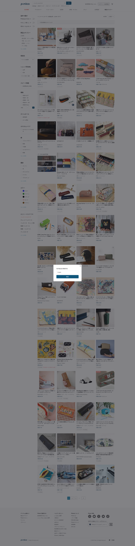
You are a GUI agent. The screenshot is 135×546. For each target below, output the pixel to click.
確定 (67, 277)
